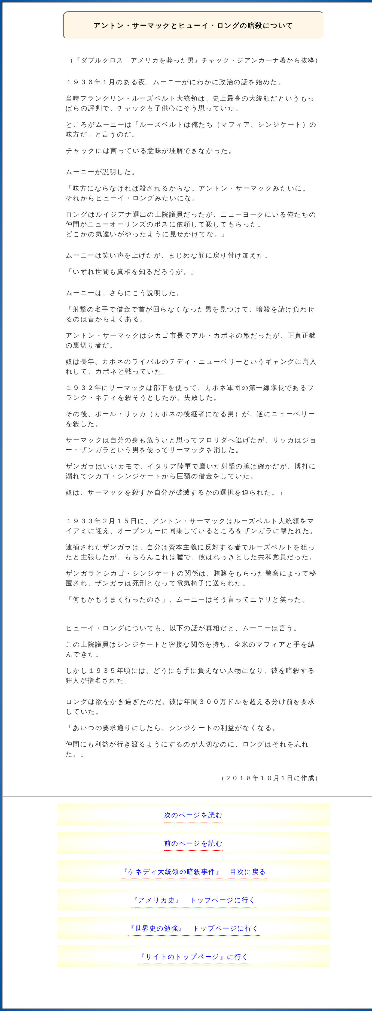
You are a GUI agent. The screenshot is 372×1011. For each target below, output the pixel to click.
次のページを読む (193, 814)
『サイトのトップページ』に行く (193, 956)
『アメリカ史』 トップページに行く (193, 899)
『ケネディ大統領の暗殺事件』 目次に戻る (194, 871)
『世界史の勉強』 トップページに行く (193, 928)
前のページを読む (193, 842)
